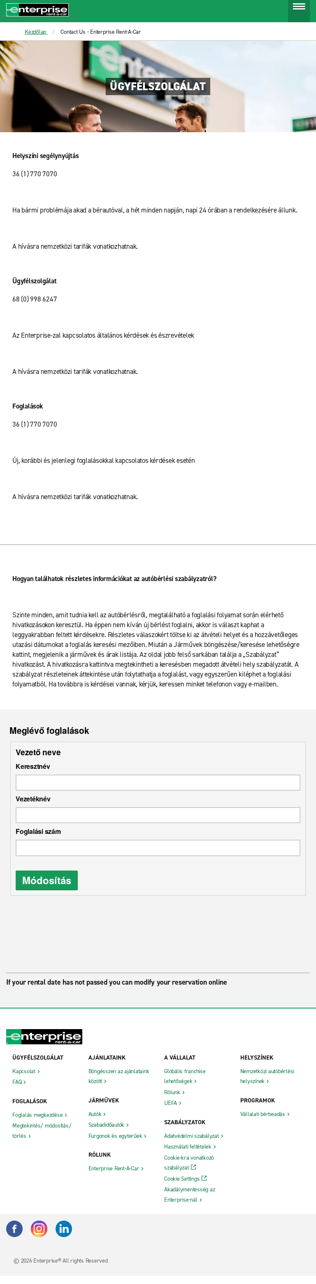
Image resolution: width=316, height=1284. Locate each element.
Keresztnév (33, 766)
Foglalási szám (38, 831)
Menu (299, 13)
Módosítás (46, 880)
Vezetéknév (33, 798)
